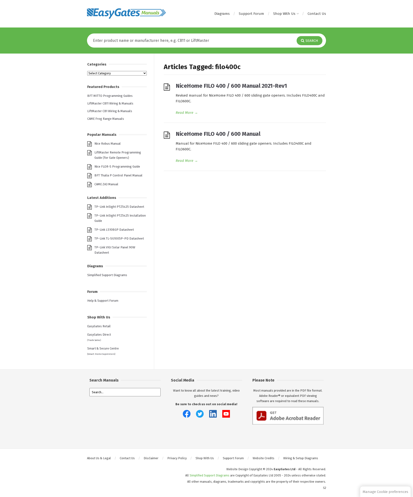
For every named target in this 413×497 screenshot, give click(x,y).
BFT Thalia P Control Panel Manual (118, 175)
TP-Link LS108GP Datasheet (114, 229)
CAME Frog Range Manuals (105, 118)
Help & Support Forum (102, 300)
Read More (187, 112)
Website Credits (263, 458)
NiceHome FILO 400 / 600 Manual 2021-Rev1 (231, 85)
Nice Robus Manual (107, 143)
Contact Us (317, 13)
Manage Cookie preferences (385, 492)
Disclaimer (151, 458)
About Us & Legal (99, 458)
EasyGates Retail (99, 326)
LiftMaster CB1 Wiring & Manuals (109, 111)
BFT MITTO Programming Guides (110, 96)
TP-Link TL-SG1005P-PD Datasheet (119, 238)
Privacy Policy (177, 458)
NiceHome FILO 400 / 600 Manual (218, 134)
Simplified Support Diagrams (107, 275)
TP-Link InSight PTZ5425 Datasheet (119, 206)
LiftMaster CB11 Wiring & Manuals (110, 103)
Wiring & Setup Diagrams (300, 458)
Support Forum (251, 13)
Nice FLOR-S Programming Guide (117, 166)
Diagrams (222, 13)
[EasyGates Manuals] (126, 13)
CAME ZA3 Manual (106, 184)
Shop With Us (284, 13)
